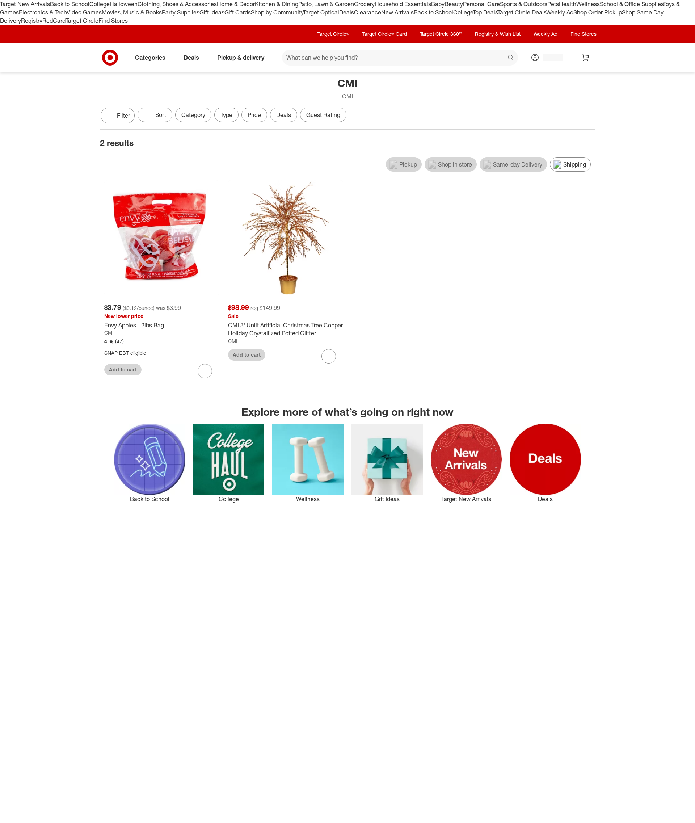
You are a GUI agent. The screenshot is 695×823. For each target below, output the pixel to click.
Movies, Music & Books (132, 12)
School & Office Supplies (631, 4)
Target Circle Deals (521, 12)
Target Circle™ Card (384, 34)
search (511, 58)
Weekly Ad (559, 12)
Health (567, 4)
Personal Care (481, 4)
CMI (109, 332)
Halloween (124, 4)
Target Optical (321, 12)
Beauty (454, 4)
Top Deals (485, 12)
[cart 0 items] (586, 58)
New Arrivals (397, 12)
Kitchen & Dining (276, 4)
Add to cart (123, 369)
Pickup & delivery (240, 57)
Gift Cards (237, 12)
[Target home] (110, 57)
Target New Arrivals (25, 4)
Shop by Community (277, 12)
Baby (438, 4)
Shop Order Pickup (597, 12)
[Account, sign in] (549, 58)
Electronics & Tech (43, 12)
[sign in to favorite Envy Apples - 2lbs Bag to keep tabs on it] (205, 371)
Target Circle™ (333, 34)
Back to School (69, 4)
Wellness (588, 4)
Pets (553, 4)
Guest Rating (323, 114)
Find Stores (113, 20)
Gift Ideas (211, 12)
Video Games (84, 12)
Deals (346, 12)
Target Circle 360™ (441, 34)
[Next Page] (588, 116)
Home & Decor (236, 4)
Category (193, 114)
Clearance (367, 12)
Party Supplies (180, 12)
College (99, 4)
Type (226, 114)
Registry (31, 20)
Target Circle (82, 20)
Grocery (364, 4)
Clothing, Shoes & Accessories (177, 4)
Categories (150, 57)
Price (254, 114)
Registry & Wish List (498, 34)
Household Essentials (403, 4)
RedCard (54, 20)
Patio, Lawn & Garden (326, 4)
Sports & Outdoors (523, 4)
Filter (123, 115)
